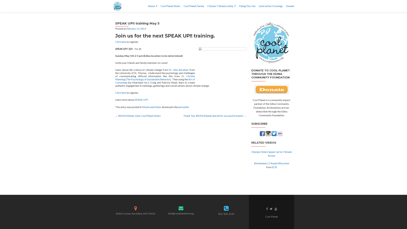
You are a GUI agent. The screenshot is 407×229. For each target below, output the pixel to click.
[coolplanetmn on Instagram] (268, 133)
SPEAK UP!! (141, 99)
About (151, 5)
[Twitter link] (271, 208)
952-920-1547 (226, 213)
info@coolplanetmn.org (181, 213)
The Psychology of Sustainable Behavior (148, 79)
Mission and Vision (151, 106)
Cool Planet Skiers (170, 5)
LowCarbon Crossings (271, 5)
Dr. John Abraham (179, 69)
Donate (290, 5)
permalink (183, 106)
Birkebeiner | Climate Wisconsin (271, 163)
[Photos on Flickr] (280, 133)
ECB (274, 167)
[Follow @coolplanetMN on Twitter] (274, 133)
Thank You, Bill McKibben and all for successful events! (214, 115)
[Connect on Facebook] (262, 133)
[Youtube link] (276, 208)
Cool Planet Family (194, 5)
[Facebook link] (267, 208)
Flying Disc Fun (247, 5)
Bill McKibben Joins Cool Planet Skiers (138, 115)
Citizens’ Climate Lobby (220, 5)
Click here (120, 41)
